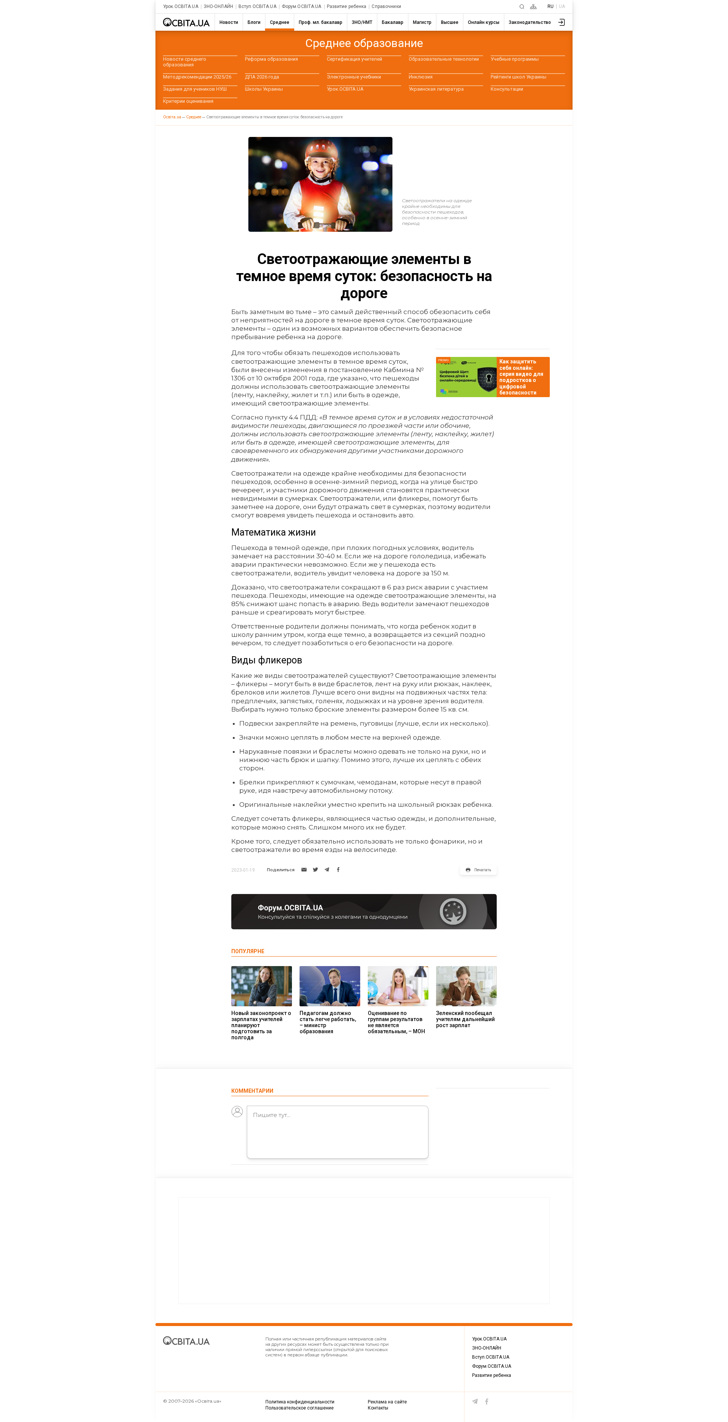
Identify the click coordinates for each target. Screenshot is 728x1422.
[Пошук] (521, 6)
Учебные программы (515, 59)
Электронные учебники (354, 77)
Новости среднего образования (184, 62)
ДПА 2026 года (262, 77)
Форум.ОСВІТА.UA (302, 6)
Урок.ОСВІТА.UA (180, 6)
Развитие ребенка (347, 6)
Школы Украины (264, 89)
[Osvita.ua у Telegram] (475, 1401)
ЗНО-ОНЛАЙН (218, 6)
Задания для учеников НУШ (195, 89)
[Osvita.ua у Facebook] (487, 1401)
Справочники (386, 6)
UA (562, 6)
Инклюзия (421, 77)
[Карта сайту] (533, 6)
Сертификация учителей (354, 59)
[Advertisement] (364, 1250)
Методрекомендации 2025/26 (197, 77)
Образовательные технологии (444, 59)
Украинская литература (436, 89)
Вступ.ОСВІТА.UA (257, 6)
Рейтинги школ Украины (518, 77)
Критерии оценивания (188, 101)
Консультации (507, 89)
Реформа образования (271, 59)
